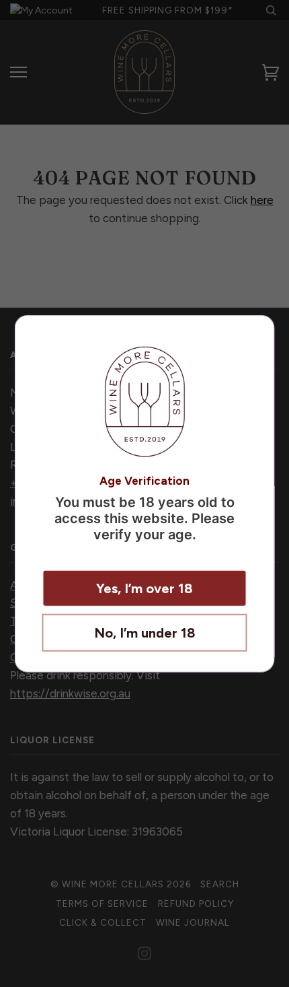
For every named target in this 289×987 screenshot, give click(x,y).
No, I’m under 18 (145, 632)
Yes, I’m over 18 (144, 588)
